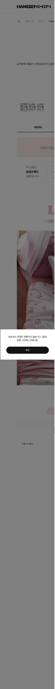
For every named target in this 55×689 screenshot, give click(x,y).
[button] (27, 350)
